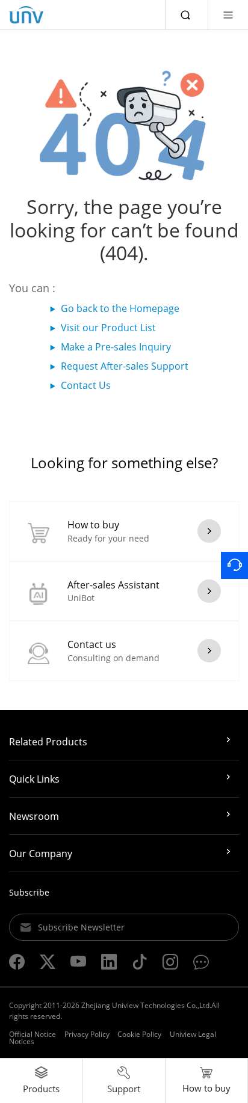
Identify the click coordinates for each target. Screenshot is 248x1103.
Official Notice (32, 1034)
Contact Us (86, 385)
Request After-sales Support (124, 366)
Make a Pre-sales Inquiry (116, 346)
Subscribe (29, 892)
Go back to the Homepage (120, 308)
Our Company (40, 853)
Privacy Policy (87, 1034)
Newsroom (34, 816)
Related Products (48, 741)
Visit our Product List (108, 327)
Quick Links (34, 779)
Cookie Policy (139, 1034)
